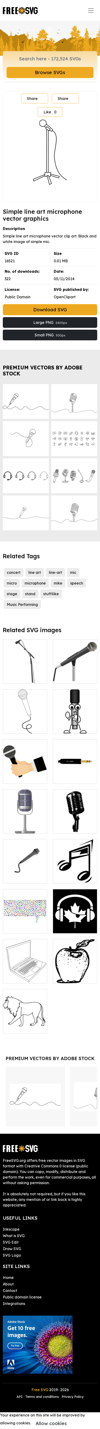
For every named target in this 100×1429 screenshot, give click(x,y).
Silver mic (16, 827)
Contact (10, 1290)
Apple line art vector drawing (75, 974)
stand (30, 593)
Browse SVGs (50, 72)
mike (58, 583)
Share (32, 98)
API (20, 1397)
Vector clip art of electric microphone (25, 871)
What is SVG (14, 1235)
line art (34, 572)
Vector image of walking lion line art (25, 1021)
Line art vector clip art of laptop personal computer (25, 971)
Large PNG (50, 322)
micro (12, 583)
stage (12, 593)
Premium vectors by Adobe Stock (43, 370)
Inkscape (11, 1229)
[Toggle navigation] (91, 10)
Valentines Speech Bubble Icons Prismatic (25, 921)
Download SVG (50, 309)
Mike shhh (66, 727)
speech (76, 583)
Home (8, 1277)
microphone (35, 583)
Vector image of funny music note (75, 874)
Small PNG (50, 335)
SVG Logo (12, 1255)
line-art (55, 572)
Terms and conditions (42, 1397)
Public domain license (22, 1297)
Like (50, 112)
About (8, 1284)
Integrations (14, 1303)
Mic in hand (18, 777)
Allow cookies (51, 1423)
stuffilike (51, 593)
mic (73, 572)
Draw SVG (12, 1248)
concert (13, 572)
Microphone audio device (25, 724)
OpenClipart (65, 297)
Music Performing (22, 604)
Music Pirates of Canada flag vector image (75, 921)
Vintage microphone (75, 824)
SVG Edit (11, 1242)
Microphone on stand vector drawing (25, 672)
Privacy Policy (72, 1397)
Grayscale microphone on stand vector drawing (75, 669)
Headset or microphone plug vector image (75, 771)
